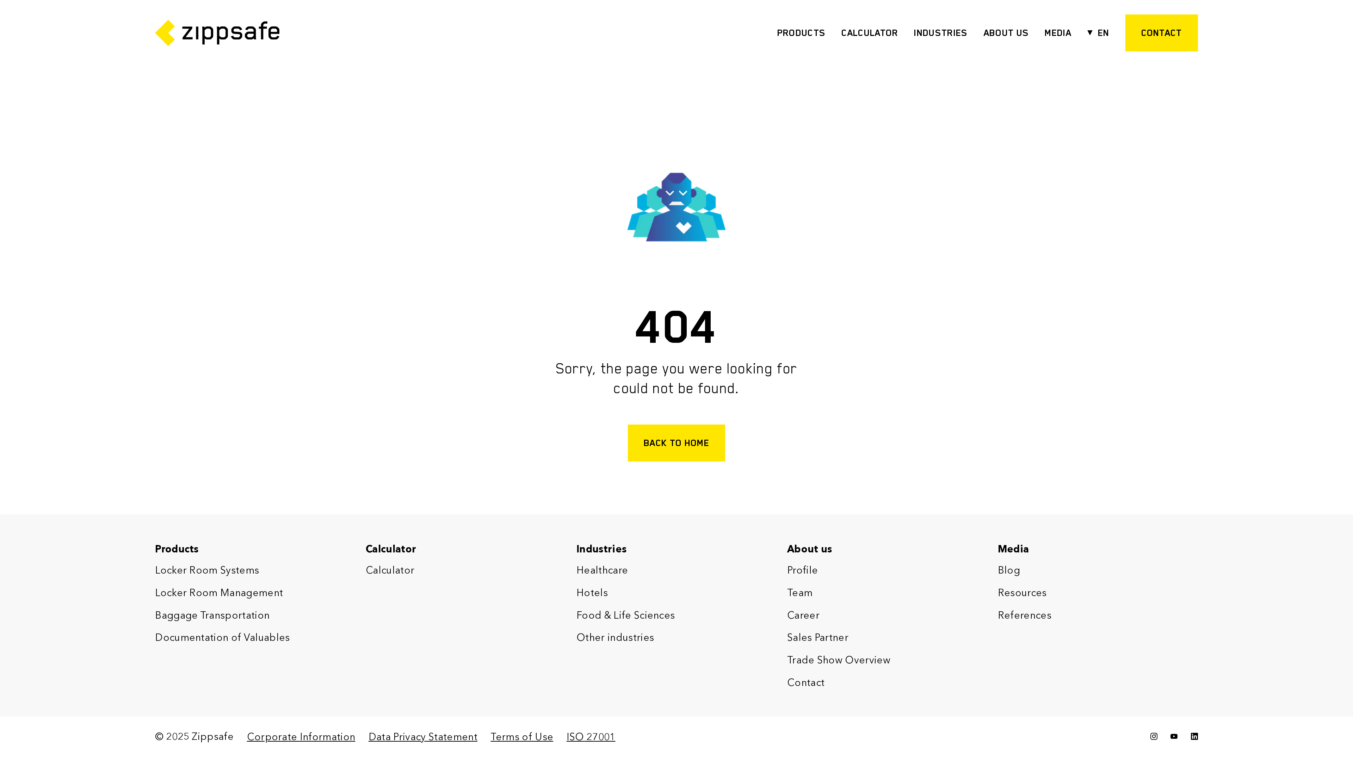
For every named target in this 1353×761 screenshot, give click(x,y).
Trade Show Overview (838, 660)
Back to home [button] (676, 443)
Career (803, 615)
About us (809, 549)
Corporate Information (301, 737)
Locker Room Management (219, 593)
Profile (802, 570)
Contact (805, 682)
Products (801, 32)
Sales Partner (817, 637)
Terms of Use (521, 737)
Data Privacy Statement (423, 737)
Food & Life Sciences (625, 615)
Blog (1009, 570)
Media (1058, 32)
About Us (1006, 32)
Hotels (592, 593)
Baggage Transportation (212, 615)
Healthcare (602, 570)
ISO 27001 (591, 737)
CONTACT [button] (1161, 32)
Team (800, 593)
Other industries (615, 637)
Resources (1022, 593)
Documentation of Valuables (222, 637)
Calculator (869, 32)
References (1024, 615)
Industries (941, 32)
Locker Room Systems (207, 570)
